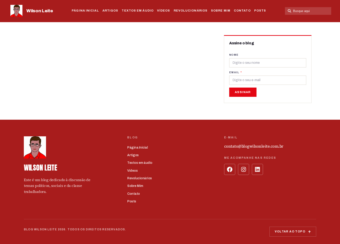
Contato (242, 10)
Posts (260, 10)
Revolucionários (191, 10)
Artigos (110, 10)
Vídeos (163, 10)
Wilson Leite (39, 10)
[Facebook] (229, 169)
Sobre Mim (220, 10)
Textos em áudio (138, 10)
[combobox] (308, 11)
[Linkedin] (257, 169)
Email (234, 72)
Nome (234, 54)
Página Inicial (85, 10)
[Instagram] (243, 169)
